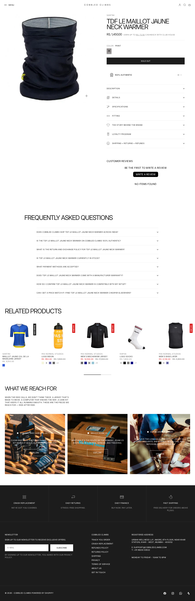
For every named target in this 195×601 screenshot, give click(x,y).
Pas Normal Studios (53, 354)
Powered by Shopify (42, 593)
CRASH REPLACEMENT (102, 544)
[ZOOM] (86, 96)
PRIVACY (96, 560)
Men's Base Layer (168, 356)
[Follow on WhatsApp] (180, 593)
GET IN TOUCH (99, 572)
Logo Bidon (48, 356)
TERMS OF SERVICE (101, 564)
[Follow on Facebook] (164, 593)
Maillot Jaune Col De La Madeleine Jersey (15, 357)
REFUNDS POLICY (100, 548)
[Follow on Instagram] (172, 593)
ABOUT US (97, 568)
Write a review (146, 174)
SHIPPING (96, 556)
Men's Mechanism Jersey (94, 356)
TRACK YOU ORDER (101, 540)
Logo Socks (126, 356)
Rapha (123, 354)
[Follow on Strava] (188, 593)
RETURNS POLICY (100, 552)
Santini (110, 15)
